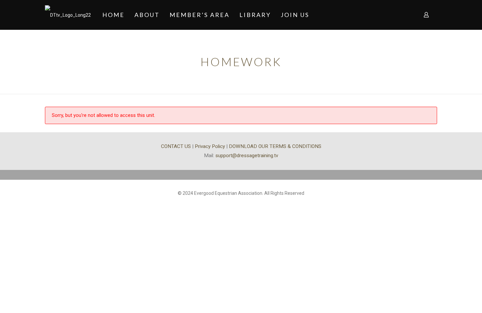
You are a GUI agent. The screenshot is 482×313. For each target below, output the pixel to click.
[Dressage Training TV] (68, 14)
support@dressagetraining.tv (246, 155)
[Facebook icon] (241, 203)
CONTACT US (176, 146)
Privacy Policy (210, 146)
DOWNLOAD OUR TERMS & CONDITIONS (275, 146)
